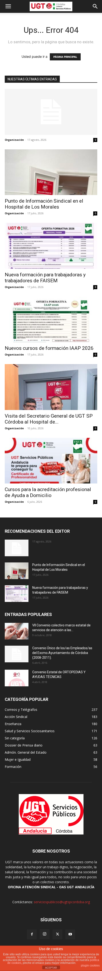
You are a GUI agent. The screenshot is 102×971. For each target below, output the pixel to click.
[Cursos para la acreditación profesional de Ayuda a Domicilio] (51, 461)
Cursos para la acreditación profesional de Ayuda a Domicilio (48, 492)
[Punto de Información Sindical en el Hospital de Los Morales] (51, 172)
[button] (8, 6)
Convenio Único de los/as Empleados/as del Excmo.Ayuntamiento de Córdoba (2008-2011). (62, 652)
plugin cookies (90, 965)
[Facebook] (32, 934)
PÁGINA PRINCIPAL (65, 57)
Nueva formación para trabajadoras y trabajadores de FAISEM (45, 277)
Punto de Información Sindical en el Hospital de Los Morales (44, 204)
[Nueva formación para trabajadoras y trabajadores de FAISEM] (51, 246)
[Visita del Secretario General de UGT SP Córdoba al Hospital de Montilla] (51, 387)
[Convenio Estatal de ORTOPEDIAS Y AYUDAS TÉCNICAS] (16, 678)
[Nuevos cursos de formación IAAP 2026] (51, 319)
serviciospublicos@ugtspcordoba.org (62, 902)
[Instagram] (44, 934)
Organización (14, 140)
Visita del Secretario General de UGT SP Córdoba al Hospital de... (49, 419)
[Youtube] (70, 934)
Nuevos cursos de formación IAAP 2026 (49, 348)
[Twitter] (57, 934)
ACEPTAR (51, 967)
